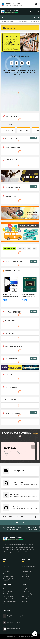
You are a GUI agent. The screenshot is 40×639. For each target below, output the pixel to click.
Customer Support (27, 579)
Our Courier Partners (8, 604)
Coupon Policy (25, 599)
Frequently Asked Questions (8, 579)
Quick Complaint (22, 21)
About (4, 564)
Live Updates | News (8, 576)
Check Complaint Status (10, 601)
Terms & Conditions (27, 604)
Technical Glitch (7, 574)
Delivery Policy (25, 589)
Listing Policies (7, 571)
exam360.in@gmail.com (30, 11)
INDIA (38, 11)
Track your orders (8, 589)
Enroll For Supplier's (27, 571)
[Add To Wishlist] (12, 277)
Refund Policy (25, 596)
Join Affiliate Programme (28, 566)
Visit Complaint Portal (9, 599)
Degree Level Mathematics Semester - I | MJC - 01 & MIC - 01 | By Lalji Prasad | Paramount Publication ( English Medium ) (10, 296)
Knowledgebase (26, 574)
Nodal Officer (25, 576)
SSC (29, 249)
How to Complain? (8, 596)
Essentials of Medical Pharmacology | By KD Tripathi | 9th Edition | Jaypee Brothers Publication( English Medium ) (29, 296)
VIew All (33, 138)
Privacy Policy (25, 591)
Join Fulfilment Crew (27, 564)
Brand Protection (26, 601)
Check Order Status (7, 21)
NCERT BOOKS (8, 130)
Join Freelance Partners (28, 569)
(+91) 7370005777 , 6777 (34, 11)
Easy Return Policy (27, 594)
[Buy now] (9, 277)
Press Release (7, 569)
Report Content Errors (9, 594)
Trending (22, 249)
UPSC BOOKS (23, 130)
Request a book (7, 591)
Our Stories (6, 566)
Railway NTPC (9, 249)
